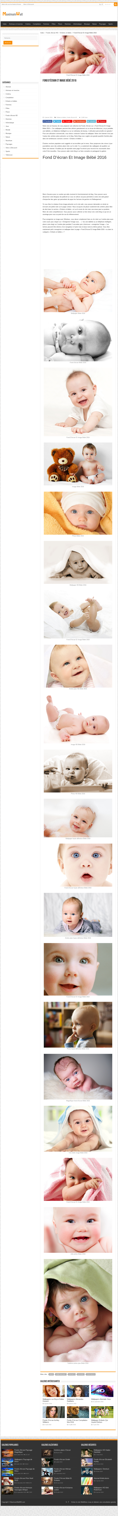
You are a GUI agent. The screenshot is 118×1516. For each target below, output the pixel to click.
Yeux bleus (91, 1374)
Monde (8, 130)
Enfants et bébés (65, 33)
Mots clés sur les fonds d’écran (11, 4)
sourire (81, 1374)
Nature (94, 24)
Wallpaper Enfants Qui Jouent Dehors (99, 1421)
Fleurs (60, 24)
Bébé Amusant (61, 1374)
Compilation (37, 24)
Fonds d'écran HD (52, 33)
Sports (110, 24)
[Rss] (100, 4)
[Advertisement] (78, 100)
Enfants (72, 1374)
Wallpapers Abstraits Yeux (101, 1399)
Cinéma (27, 24)
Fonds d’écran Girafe (62, 1459)
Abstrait (8, 87)
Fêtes (54, 24)
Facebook (83, 148)
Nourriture (9, 140)
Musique (87, 24)
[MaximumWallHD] (12, 13)
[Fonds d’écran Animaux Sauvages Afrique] (7, 1490)
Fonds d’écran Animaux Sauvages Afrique (23, 1489)
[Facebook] (102, 4)
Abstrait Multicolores (101, 1478)
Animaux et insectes (16, 24)
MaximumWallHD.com (17, 1502)
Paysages (102, 24)
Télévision (9, 155)
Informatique (77, 24)
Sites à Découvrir (28, 4)
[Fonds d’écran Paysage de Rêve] (7, 1472)
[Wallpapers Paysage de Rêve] (7, 1462)
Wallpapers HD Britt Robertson (101, 1489)
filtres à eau (87, 1502)
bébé (51, 1374)
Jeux (7, 126)
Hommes (68, 24)
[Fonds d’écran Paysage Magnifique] (7, 1453)
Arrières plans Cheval (62, 1450)
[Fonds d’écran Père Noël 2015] (7, 1481)
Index (5, 24)
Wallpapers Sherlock (101, 1469)
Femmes (46, 24)
